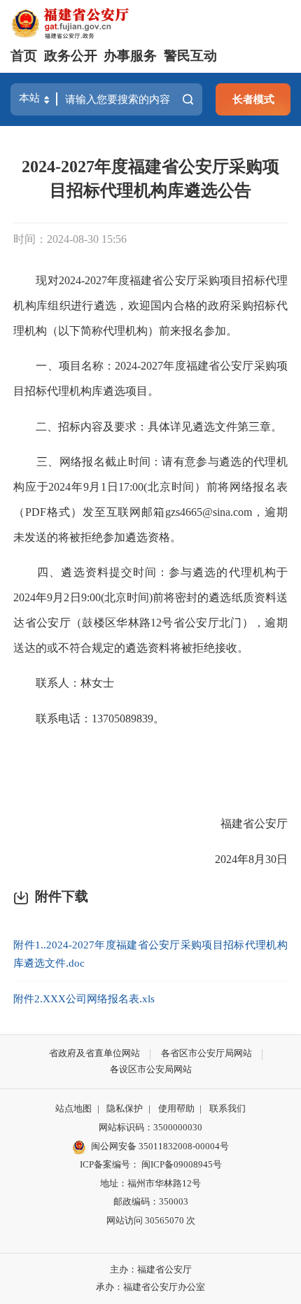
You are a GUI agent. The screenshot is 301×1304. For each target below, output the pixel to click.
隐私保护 (124, 1108)
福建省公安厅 (254, 823)
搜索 (187, 99)
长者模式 (253, 99)
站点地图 (73, 1108)
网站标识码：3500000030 (150, 1127)
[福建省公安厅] (70, 22)
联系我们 (227, 1108)
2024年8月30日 (251, 859)
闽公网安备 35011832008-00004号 (160, 1146)
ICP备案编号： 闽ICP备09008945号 (151, 1164)
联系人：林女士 (63, 683)
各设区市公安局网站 (151, 1069)
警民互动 (190, 55)
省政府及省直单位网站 (94, 1053)
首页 (23, 55)
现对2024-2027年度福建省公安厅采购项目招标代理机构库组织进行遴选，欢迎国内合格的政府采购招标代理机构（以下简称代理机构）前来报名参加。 (150, 305)
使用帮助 (176, 1108)
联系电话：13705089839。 (88, 718)
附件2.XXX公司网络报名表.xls (84, 998)
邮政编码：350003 (150, 1201)
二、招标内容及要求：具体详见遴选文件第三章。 (147, 427)
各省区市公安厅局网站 (206, 1053)
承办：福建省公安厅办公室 (150, 1287)
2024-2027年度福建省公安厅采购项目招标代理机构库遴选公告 (150, 178)
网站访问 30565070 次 (150, 1220)
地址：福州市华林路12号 (150, 1183)
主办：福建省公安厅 (151, 1269)
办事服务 (130, 55)
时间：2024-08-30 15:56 (70, 239)
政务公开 (70, 55)
